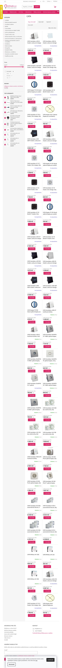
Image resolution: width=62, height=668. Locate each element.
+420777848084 (38, 631)
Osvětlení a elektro (9, 24)
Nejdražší (49, 22)
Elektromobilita (8, 46)
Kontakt (6, 640)
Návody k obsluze (8, 636)
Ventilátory (7, 44)
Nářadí (6, 26)
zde (36, 660)
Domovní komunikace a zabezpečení (13, 38)
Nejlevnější (41, 22)
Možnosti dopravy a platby (10, 630)
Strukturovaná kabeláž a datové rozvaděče (12, 41)
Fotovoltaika (8, 28)
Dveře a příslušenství (10, 32)
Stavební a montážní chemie (11, 54)
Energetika (7, 48)
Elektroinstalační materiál (10, 22)
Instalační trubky (8, 50)
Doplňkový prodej (9, 56)
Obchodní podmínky (8, 632)
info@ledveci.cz (38, 628)
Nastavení (11, 664)
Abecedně (30, 25)
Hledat (37, 6)
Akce (9, 73)
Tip (8, 78)
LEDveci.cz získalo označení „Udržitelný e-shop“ (13, 87)
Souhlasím (50, 660)
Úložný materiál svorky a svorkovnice (13, 36)
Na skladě (10, 71)
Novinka (9, 75)
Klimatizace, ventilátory (10, 52)
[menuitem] (6, 12)
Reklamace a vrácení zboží (29, 1)
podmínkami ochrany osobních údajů (26, 656)
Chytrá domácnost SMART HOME (12, 30)
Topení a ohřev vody (9, 34)
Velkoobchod (7, 638)
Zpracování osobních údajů (10, 634)
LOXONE (7, 20)
